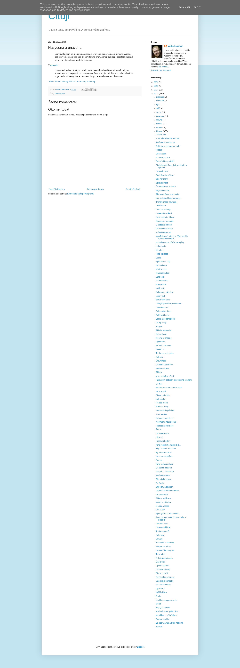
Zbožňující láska (163, 300)
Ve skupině (161, 391)
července (160, 116)
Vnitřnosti (160, 288)
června (159, 120)
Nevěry (159, 627)
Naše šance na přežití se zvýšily (170, 242)
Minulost (159, 250)
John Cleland (54, 81)
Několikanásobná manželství (169, 387)
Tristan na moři (162, 531)
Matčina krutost (162, 273)
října (158, 105)
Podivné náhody (163, 210)
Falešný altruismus (164, 558)
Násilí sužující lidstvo (165, 217)
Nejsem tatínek (162, 190)
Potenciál (160, 535)
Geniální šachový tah (165, 550)
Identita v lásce (162, 506)
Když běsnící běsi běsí (166, 449)
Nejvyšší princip (163, 608)
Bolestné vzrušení (164, 213)
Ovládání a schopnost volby (168, 146)
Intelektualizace (163, 157)
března (159, 131)
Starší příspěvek (133, 189)
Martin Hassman (175, 46)
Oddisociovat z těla (164, 229)
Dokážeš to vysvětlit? (165, 161)
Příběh (159, 372)
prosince (160, 97)
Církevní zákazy (163, 569)
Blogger (140, 647)
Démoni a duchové (164, 365)
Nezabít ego (161, 265)
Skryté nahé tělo (163, 395)
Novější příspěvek (57, 189)
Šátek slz (160, 277)
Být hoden (160, 342)
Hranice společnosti (165, 426)
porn (63, 94)
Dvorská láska (162, 524)
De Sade (160, 483)
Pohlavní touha (162, 315)
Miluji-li (159, 326)
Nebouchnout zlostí (164, 418)
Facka (158, 596)
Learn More (184, 7)
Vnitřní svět (161, 206)
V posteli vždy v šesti (165, 376)
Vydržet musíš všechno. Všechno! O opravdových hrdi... (172, 237)
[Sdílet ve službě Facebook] (92, 89)
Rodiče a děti (162, 403)
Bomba (159, 460)
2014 (156, 90)
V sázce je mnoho (164, 225)
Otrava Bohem (162, 433)
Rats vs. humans (163, 585)
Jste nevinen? (162, 179)
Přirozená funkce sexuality (167, 194)
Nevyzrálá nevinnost (165, 577)
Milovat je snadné (164, 338)
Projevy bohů (162, 494)
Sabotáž (159, 357)
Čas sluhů (160, 562)
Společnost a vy (163, 261)
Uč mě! (159, 384)
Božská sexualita (163, 346)
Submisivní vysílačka (165, 410)
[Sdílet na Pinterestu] (95, 89)
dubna (159, 127)
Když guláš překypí (164, 464)
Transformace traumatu (166, 202)
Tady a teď (160, 554)
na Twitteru (163, 67)
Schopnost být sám (164, 292)
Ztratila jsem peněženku (166, 600)
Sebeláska (160, 399)
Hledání (159, 150)
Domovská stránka (95, 189)
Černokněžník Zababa (166, 186)
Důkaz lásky (161, 334)
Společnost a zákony (165, 175)
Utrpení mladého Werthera (167, 491)
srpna (159, 112)
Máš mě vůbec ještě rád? (167, 611)
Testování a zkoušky (165, 543)
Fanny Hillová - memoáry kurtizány (78, 81)
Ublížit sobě (161, 154)
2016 (156, 82)
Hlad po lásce (162, 254)
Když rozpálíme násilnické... (168, 445)
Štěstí (158, 429)
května (159, 124)
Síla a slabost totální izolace (168, 198)
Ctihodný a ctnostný (164, 487)
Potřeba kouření (163, 475)
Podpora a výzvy (163, 546)
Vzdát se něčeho (163, 502)
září (158, 108)
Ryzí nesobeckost (164, 452)
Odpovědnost (162, 171)
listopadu (160, 101)
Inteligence (161, 284)
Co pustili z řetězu (164, 468)
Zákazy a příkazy (163, 498)
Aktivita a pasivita (163, 330)
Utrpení (159, 437)
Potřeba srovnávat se (165, 142)
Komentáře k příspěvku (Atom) (80, 194)
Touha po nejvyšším (165, 353)
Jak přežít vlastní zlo (165, 472)
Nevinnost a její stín (164, 456)
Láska (158, 258)
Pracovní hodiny (163, 441)
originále (54, 65)
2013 (156, 93)
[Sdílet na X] (89, 89)
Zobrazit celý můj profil (161, 70)
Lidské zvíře (161, 246)
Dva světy (160, 510)
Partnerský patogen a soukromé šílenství (174, 380)
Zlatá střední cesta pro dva (167, 138)
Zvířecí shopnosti (163, 232)
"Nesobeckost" (162, 307)
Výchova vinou (162, 565)
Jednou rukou (162, 281)
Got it (197, 7)
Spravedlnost (162, 183)
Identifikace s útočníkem (166, 615)
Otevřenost (161, 361)
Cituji (59, 15)
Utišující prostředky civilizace (168, 303)
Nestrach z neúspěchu (166, 422)
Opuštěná (160, 589)
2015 (156, 86)
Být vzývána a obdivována (167, 514)
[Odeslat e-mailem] (82, 89)
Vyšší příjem (161, 592)
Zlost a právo (161, 414)
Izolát (158, 604)
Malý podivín (161, 269)
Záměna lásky (162, 407)
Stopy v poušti (162, 573)
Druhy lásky (161, 323)
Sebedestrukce (162, 368)
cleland (58, 94)
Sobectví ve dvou (163, 311)
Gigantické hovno (163, 479)
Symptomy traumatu (165, 221)
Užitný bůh (160, 296)
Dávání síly (161, 135)
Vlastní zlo (160, 349)
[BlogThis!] (86, 89)
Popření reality (162, 619)
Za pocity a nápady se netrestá (169, 623)
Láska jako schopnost (165, 319)
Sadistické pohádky (164, 581)
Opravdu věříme (163, 527)
